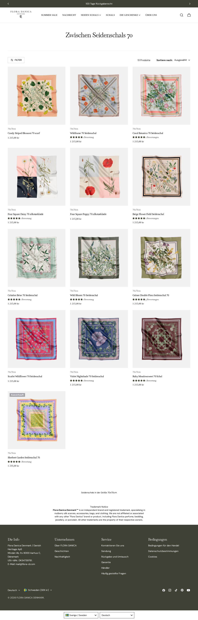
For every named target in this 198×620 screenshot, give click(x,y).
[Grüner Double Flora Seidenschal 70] (161, 258)
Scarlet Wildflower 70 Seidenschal (25, 376)
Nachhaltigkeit (62, 556)
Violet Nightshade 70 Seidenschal (87, 376)
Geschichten (62, 551)
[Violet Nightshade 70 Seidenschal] (99, 339)
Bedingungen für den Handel (163, 545)
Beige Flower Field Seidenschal (148, 214)
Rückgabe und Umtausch (115, 556)
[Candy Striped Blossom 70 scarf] (36, 96)
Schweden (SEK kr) (38, 590)
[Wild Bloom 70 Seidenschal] (99, 258)
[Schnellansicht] (61, 73)
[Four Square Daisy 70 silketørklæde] (36, 177)
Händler (105, 567)
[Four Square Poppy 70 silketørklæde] (99, 177)
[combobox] (81, 615)
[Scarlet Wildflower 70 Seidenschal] (36, 339)
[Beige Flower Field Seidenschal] (161, 177)
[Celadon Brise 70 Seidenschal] (36, 258)
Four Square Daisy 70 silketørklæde (25, 214)
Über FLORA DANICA (66, 545)
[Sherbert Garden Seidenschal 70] (36, 420)
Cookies (152, 556)
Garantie (106, 562)
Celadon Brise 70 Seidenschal (23, 295)
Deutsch (12, 590)
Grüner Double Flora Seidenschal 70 (151, 295)
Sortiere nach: (164, 60)
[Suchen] (182, 15)
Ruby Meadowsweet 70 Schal (147, 376)
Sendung (106, 551)
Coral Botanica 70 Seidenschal (148, 133)
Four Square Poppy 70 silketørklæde (88, 214)
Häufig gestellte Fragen (113, 573)
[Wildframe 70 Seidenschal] (99, 96)
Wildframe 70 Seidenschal (83, 133)
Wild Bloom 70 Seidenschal (84, 295)
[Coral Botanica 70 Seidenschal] (161, 96)
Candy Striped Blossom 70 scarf (24, 133)
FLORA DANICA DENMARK (30, 597)
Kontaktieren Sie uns (112, 545)
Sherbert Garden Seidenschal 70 (24, 457)
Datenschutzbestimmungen (163, 551)
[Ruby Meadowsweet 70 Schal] (161, 339)
